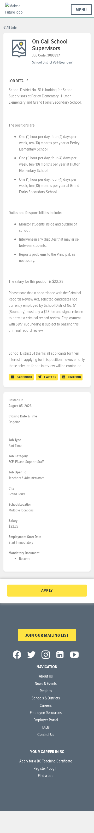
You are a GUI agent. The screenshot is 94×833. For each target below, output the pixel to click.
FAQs (46, 727)
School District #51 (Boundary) (52, 62)
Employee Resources (46, 712)
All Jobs (11, 27)
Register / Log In (45, 768)
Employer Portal (45, 720)
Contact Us (45, 734)
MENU (81, 10)
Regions (46, 690)
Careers (46, 705)
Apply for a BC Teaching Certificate (45, 761)
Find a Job (46, 775)
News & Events (46, 683)
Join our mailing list (47, 635)
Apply (47, 590)
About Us (46, 676)
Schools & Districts (46, 698)
